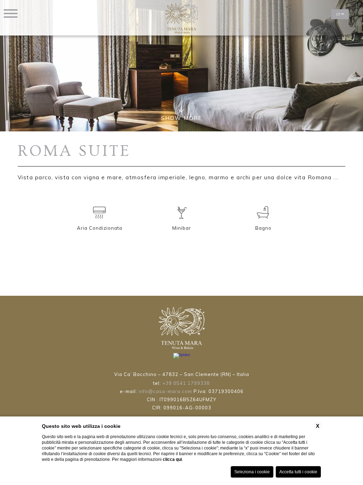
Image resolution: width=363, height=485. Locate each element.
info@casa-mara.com (165, 391)
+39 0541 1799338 (186, 383)
